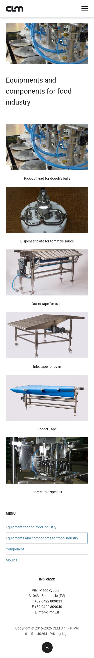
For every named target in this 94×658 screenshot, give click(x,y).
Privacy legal (59, 633)
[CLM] (14, 9)
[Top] (47, 647)
